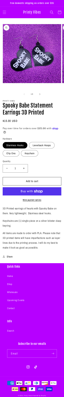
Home (10, 276)
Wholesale (12, 292)
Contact (11, 308)
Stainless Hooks (15, 145)
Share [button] (10, 256)
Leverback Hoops (42, 145)
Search (10, 330)
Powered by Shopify (39, 395)
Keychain (29, 153)
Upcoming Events (16, 300)
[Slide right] (40, 94)
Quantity (6, 161)
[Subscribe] (53, 353)
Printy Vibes (28, 395)
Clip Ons (11, 153)
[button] (4, 12)
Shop (9, 284)
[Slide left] (24, 94)
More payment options (32, 199)
